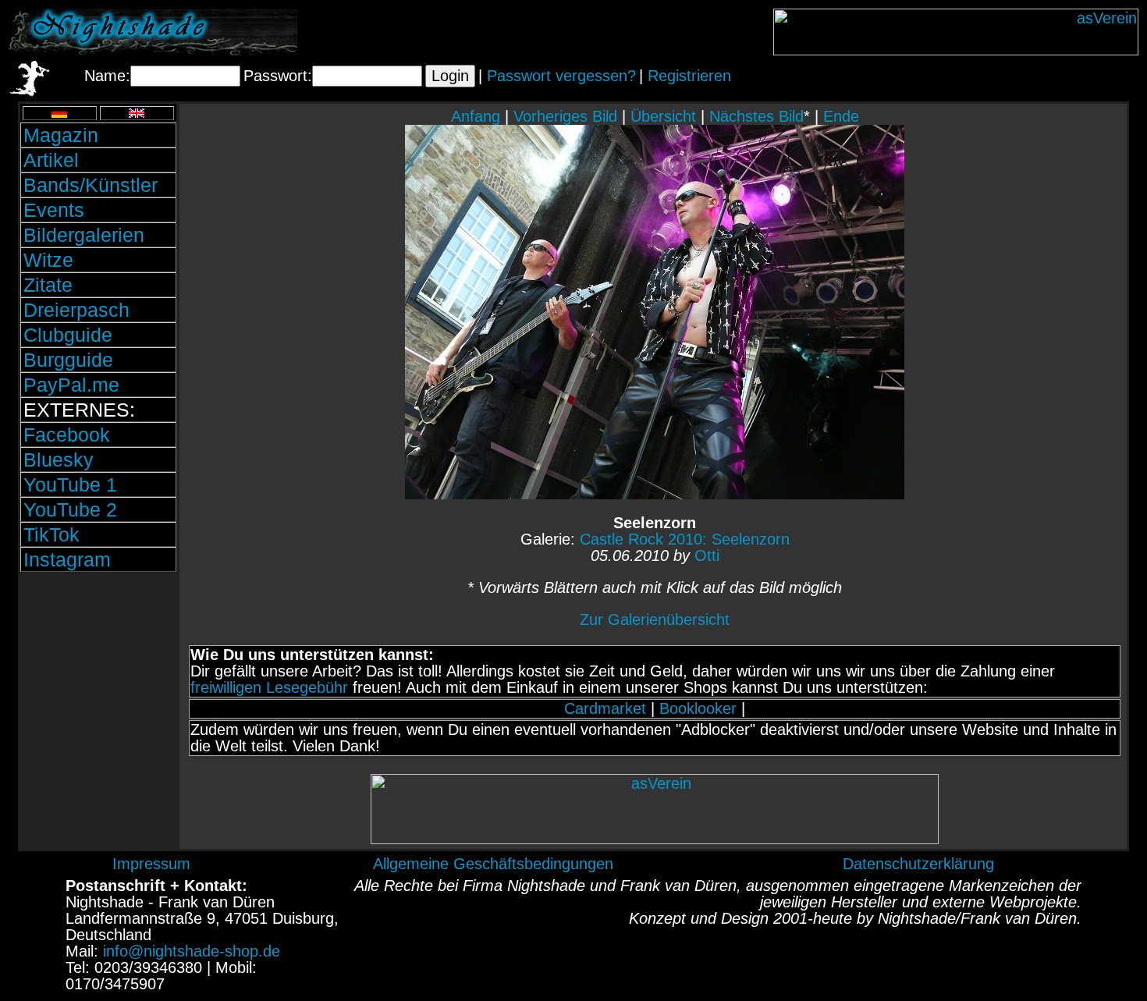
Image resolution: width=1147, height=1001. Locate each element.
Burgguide (68, 360)
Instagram (67, 559)
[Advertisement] (98, 681)
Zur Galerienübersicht (655, 619)
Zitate (48, 285)
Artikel (51, 160)
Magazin (60, 135)
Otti (706, 555)
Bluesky (58, 459)
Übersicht (663, 116)
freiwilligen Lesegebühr (269, 687)
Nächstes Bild (756, 116)
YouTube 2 (70, 509)
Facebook (66, 434)
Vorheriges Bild (565, 116)
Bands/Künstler (90, 185)
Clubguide (67, 335)
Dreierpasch (76, 310)
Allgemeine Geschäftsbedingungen (493, 863)
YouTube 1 (70, 484)
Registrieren (689, 75)
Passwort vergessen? (561, 75)
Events (53, 210)
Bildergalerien (83, 235)
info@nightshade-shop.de (191, 951)
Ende (841, 116)
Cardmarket (605, 708)
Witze (48, 260)
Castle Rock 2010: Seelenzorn (685, 539)
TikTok (51, 534)
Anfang (475, 116)
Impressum (151, 863)
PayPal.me (71, 385)
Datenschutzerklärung (918, 863)
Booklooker (698, 708)
